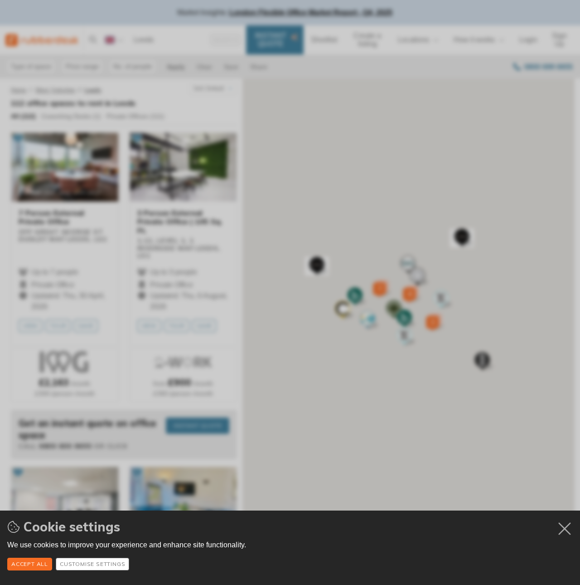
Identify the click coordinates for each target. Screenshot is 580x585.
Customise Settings (92, 563)
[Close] (564, 529)
